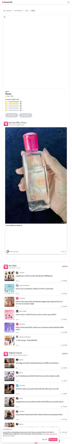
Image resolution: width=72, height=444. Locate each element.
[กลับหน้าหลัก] (7, 2)
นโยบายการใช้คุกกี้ (10, 435)
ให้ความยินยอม (53, 439)
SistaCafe (8, 11)
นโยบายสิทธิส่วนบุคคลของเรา (49, 434)
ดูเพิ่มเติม (65, 266)
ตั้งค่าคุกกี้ (44, 439)
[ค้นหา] (68, 2)
